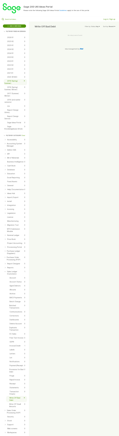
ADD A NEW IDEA (15, 26)
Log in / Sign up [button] (109, 19)
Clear (23, 135)
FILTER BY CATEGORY (13, 135)
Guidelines (63, 10)
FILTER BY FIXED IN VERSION (16, 31)
